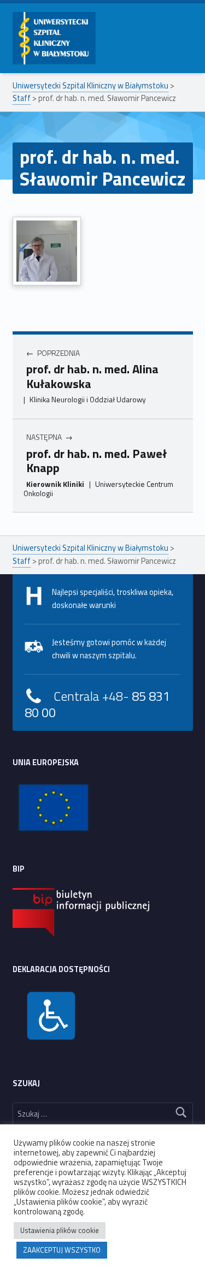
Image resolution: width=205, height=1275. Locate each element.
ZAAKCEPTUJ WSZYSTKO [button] (62, 1249)
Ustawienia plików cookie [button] (59, 1230)
